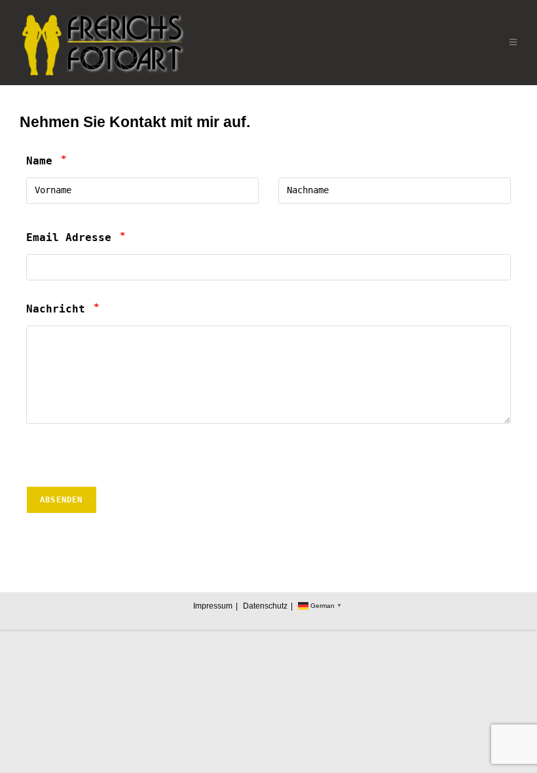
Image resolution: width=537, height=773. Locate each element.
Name (46, 161)
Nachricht (62, 309)
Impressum (212, 606)
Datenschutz (265, 606)
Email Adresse (75, 237)
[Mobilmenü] (513, 42)
